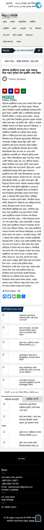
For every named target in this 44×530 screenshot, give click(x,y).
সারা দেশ (6, 35)
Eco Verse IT (30, 521)
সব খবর (21, 458)
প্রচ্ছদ (5, 22)
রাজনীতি (6, 28)
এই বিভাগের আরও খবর (12, 309)
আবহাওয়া (29, 35)
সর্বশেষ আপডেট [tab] (12, 399)
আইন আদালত (8, 41)
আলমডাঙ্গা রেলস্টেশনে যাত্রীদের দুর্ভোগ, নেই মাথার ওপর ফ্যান (28, 317)
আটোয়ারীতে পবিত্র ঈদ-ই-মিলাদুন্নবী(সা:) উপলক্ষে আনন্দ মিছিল (29, 357)
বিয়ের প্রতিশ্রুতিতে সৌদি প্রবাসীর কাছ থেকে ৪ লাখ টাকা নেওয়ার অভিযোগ (29, 370)
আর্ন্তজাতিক (22, 22)
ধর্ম (31, 28)
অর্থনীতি (32, 22)
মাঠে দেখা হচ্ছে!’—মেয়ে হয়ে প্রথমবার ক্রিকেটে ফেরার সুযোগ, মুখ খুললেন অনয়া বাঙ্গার (28, 331)
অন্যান (19, 41)
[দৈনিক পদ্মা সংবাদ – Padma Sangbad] (9, 15)
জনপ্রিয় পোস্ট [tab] (32, 399)
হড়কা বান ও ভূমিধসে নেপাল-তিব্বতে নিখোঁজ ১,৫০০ (29, 343)
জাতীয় (12, 22)
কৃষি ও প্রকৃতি (17, 35)
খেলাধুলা (23, 28)
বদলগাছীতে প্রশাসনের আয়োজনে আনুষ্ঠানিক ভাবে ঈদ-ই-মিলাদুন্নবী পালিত (30, 382)
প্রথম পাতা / (9, 61)
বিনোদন (38, 28)
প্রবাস (14, 28)
